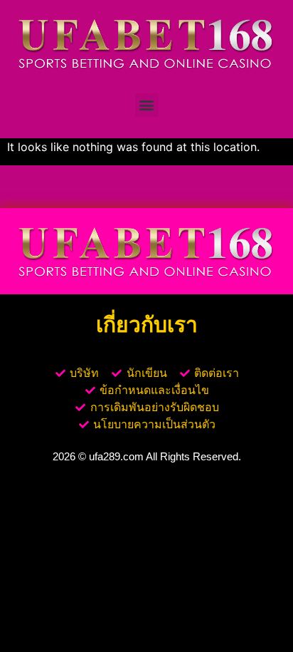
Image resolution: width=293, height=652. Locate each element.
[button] (147, 105)
